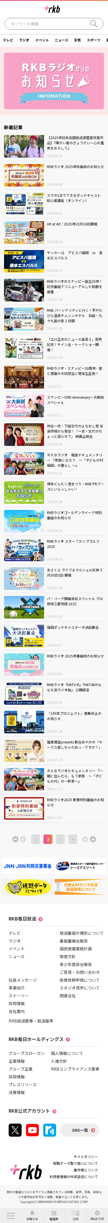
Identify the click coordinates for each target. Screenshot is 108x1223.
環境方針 (68, 956)
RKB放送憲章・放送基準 (31, 1021)
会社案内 (17, 1011)
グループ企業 (21, 1069)
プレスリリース (23, 1084)
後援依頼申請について (80, 980)
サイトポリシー (86, 1156)
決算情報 (17, 1092)
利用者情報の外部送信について (74, 1176)
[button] (10, 1216)
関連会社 (68, 995)
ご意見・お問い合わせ (80, 972)
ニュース (61, 39)
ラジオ (24, 39)
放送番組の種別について (82, 933)
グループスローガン (27, 1053)
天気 (77, 39)
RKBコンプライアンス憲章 (75, 1069)
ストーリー (19, 995)
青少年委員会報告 (76, 964)
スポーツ (94, 39)
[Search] (94, 24)
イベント (42, 39)
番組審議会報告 (74, 941)
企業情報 (17, 1061)
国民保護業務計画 (76, 949)
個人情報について (67, 1053)
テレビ (8, 39)
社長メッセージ (23, 980)
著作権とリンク (86, 1169)
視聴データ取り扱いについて (75, 1163)
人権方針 (59, 1061)
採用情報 (17, 1003)
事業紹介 (17, 988)
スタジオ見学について (80, 988)
